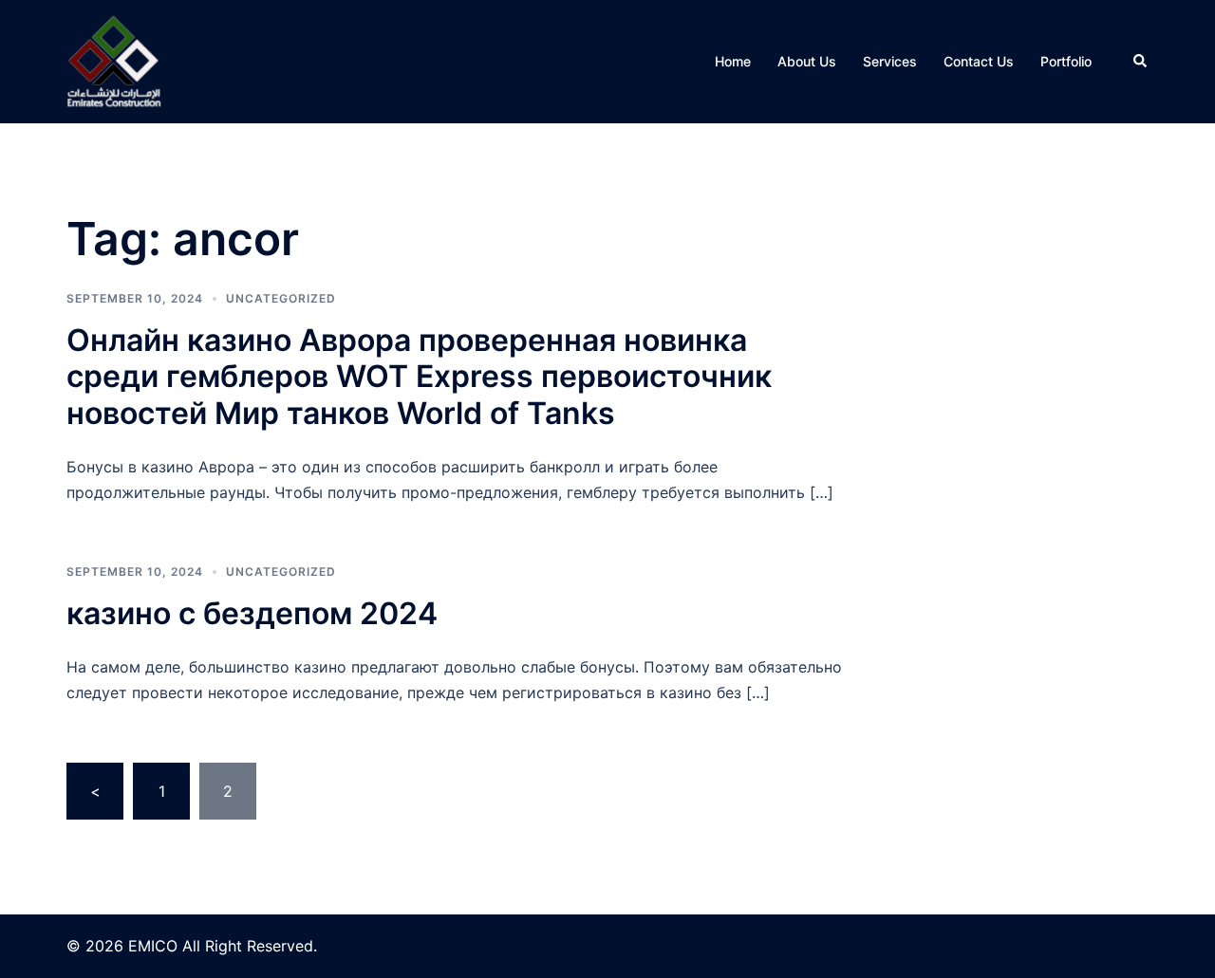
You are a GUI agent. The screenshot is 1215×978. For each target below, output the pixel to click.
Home (733, 61)
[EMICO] (113, 59)
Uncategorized (281, 298)
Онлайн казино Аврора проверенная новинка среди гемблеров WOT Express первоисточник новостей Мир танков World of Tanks (419, 377)
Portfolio (1066, 61)
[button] (1141, 61)
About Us (806, 61)
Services (890, 61)
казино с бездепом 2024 (252, 613)
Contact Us (979, 61)
